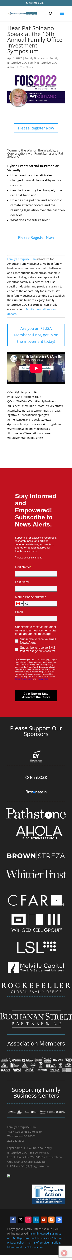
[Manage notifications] (64, 1253)
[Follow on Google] (59, 1220)
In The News (25, 67)
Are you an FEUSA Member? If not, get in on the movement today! (36, 335)
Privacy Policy (16, 1242)
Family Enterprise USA (21, 259)
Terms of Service (38, 1242)
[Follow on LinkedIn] (36, 1220)
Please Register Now (36, 128)
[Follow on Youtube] (44, 1220)
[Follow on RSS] (51, 1220)
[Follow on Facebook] (13, 1220)
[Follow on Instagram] (28, 1220)
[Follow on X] (21, 1220)
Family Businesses (36, 58)
